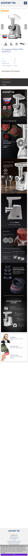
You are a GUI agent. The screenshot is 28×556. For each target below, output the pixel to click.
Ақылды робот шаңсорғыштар (14, 542)
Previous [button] (2, 26)
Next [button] (25, 26)
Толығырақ (3, 552)
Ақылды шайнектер (14, 536)
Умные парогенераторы (14, 544)
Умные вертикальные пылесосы (14, 541)
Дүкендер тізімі (14, 346)
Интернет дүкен (14, 355)
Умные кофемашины (14, 538)
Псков (14, 539)
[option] (14, 26)
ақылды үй (14, 535)
